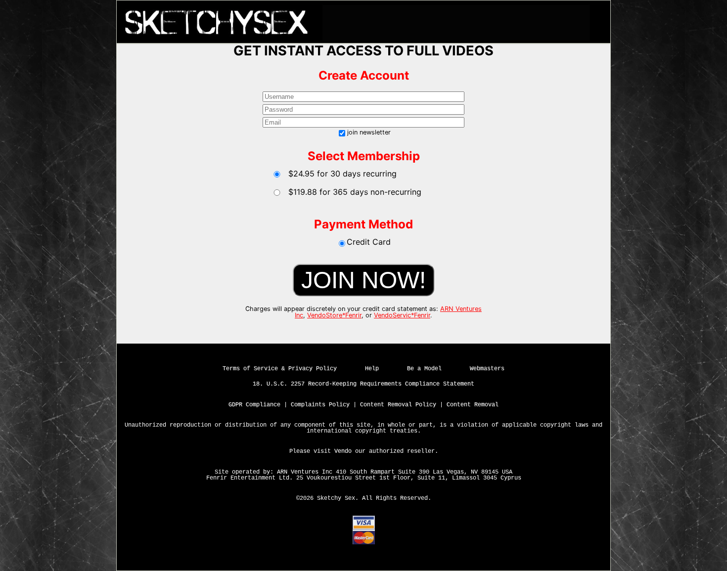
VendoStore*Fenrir (334, 315)
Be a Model (424, 368)
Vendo (343, 451)
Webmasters (487, 368)
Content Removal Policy (398, 404)
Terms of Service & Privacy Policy (280, 368)
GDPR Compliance (254, 404)
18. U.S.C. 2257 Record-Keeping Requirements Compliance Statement (363, 384)
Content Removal (473, 404)
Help (372, 368)
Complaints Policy (320, 404)
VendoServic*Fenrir (402, 315)
